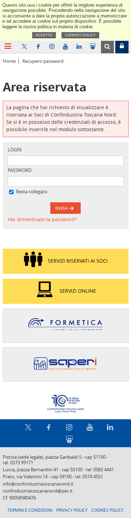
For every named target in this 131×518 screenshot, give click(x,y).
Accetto (44, 35)
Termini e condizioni (29, 510)
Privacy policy (72, 510)
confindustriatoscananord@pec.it (38, 491)
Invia (62, 208)
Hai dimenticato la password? (42, 219)
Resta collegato (32, 192)
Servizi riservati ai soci (78, 260)
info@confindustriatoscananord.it (38, 484)
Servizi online (77, 290)
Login (15, 150)
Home (9, 61)
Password (19, 170)
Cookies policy (80, 35)
